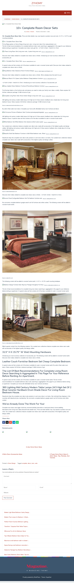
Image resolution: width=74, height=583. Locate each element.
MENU (68, 13)
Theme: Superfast (46, 577)
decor (29, 463)
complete (24, 463)
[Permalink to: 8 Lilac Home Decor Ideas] (37, 438)
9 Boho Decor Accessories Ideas (12, 454)
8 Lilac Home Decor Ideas (34, 447)
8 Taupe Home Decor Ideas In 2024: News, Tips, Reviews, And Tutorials (59, 456)
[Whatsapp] (17, 422)
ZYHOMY (37, 3)
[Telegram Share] (13, 422)
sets (36, 463)
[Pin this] (10, 422)
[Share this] (3, 422)
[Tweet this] (7, 422)
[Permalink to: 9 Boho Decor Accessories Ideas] (13, 442)
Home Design (12, 463)
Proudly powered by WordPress (31, 577)
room (33, 463)
